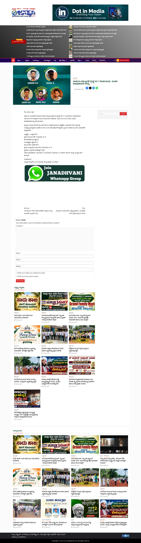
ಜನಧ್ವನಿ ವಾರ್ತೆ (75, 78)
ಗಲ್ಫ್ (55, 60)
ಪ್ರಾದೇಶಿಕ (72, 60)
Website (18, 266)
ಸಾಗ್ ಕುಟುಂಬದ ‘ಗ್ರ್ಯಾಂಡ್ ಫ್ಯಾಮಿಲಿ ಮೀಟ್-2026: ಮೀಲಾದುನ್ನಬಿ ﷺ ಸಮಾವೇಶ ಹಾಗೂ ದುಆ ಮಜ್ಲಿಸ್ (35, 33)
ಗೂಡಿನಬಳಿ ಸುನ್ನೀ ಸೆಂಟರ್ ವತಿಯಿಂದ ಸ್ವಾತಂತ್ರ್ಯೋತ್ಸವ (24, 53)
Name (18, 253)
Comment (19, 226)
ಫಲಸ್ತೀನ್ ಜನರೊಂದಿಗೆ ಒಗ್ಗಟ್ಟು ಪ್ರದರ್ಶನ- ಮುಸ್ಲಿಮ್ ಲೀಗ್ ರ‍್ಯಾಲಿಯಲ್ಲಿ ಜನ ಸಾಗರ (70, 210)
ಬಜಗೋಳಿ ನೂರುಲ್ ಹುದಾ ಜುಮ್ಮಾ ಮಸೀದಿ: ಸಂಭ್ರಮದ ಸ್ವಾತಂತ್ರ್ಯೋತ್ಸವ (28, 49)
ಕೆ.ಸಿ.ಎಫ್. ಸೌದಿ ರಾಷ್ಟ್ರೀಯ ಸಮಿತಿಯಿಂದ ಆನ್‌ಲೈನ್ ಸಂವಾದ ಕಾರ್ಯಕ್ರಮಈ (29, 56)
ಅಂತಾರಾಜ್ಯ (35, 60)
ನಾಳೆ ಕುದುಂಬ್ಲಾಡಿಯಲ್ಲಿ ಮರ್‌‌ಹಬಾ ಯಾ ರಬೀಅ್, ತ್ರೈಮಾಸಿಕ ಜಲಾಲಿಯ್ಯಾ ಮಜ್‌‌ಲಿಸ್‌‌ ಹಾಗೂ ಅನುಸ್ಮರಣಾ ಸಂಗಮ (81, 381)
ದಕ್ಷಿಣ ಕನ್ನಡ (61, 60)
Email (18, 259)
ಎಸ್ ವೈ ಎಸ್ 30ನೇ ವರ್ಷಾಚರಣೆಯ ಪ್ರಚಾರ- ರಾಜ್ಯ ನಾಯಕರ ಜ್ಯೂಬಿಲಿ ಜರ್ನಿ (38, 210)
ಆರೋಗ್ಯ (94, 60)
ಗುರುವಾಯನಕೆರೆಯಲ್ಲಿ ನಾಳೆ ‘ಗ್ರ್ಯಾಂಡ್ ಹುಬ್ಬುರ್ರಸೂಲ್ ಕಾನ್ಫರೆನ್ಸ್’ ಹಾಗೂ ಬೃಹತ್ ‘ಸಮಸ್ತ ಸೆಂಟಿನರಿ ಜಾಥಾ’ (35, 30)
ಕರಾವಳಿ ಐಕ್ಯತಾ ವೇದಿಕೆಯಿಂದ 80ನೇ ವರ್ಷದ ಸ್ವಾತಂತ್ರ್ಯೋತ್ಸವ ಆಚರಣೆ (28, 43)
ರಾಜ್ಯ (18, 60)
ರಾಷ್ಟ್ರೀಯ (27, 60)
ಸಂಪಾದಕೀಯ (102, 60)
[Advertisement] (54, 193)
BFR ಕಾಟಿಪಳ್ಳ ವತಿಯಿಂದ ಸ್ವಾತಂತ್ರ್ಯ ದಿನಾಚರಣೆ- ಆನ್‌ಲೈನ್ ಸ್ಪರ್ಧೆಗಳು (27, 39)
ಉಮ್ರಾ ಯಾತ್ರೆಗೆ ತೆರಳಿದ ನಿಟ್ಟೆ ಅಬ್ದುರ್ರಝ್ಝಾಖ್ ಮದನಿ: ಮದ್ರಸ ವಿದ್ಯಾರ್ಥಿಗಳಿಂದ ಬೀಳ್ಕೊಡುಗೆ (51, 381)
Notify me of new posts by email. (27, 276)
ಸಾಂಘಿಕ (87, 60)
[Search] (115, 60)
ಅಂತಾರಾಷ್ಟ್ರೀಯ (47, 60)
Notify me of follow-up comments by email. (31, 273)
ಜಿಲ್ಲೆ (78, 60)
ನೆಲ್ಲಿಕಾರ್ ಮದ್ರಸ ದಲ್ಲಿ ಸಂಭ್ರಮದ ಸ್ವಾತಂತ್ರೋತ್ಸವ (23, 46)
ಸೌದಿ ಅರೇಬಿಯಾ (106, 455)
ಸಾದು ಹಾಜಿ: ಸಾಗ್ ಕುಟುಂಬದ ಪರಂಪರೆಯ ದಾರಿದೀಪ (24, 26)
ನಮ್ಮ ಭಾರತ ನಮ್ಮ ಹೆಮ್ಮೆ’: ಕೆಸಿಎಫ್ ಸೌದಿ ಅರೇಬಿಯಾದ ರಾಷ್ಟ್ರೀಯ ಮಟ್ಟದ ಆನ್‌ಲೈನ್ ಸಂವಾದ (33, 36)
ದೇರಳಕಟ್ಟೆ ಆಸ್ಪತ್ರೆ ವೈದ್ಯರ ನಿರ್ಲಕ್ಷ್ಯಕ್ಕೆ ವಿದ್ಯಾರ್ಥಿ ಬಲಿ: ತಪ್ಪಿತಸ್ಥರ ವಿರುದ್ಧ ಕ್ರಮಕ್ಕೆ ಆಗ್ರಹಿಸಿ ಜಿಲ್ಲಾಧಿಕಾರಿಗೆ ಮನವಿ (26, 415)
